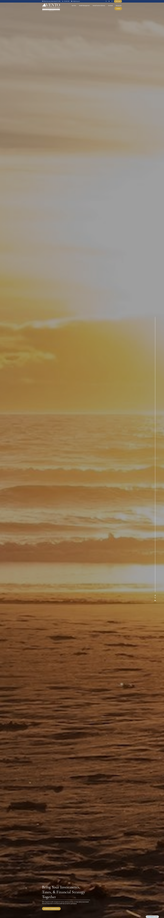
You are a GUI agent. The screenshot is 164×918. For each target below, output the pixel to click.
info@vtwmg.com (76, 1)
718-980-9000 (66, 1)
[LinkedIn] (109, 1)
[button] (74, 5)
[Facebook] (112, 1)
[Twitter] (106, 1)
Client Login (118, 1)
